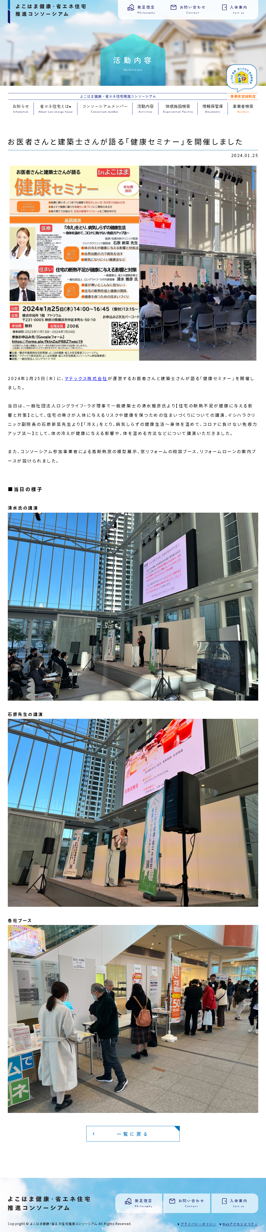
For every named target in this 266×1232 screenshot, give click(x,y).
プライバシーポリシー (198, 1224)
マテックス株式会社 (86, 378)
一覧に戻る (133, 1133)
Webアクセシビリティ (240, 1224)
